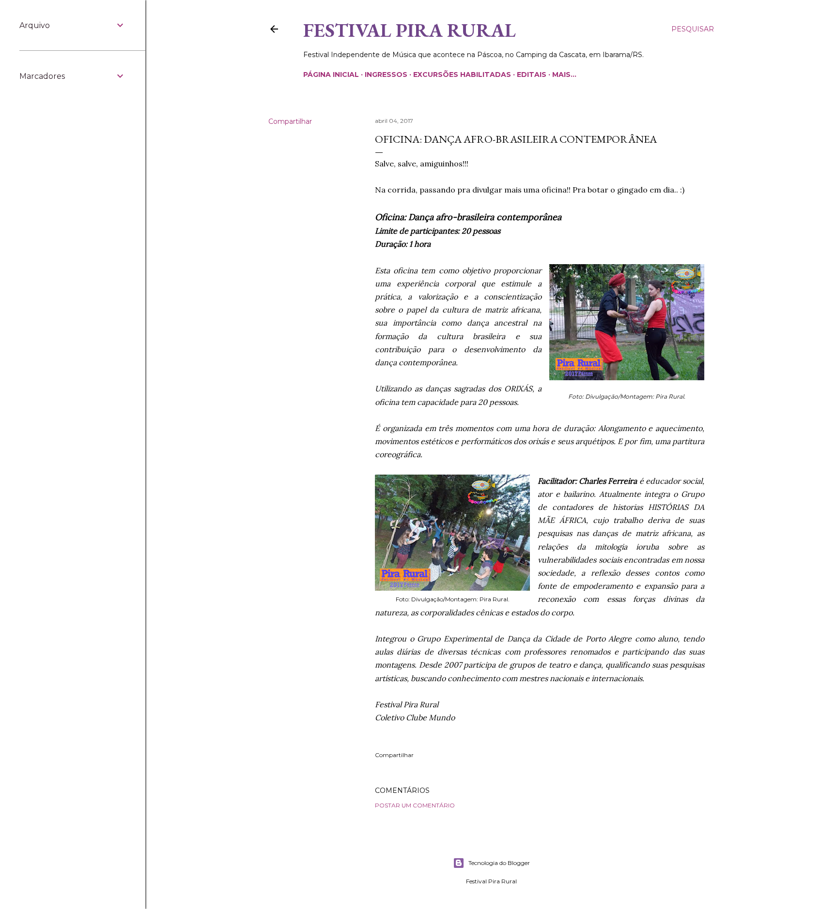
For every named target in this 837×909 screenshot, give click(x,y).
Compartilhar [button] (290, 121)
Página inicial (331, 74)
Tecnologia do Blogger (499, 862)
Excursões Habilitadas (462, 74)
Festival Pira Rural (409, 30)
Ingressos (386, 74)
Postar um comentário (415, 805)
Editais (531, 74)
